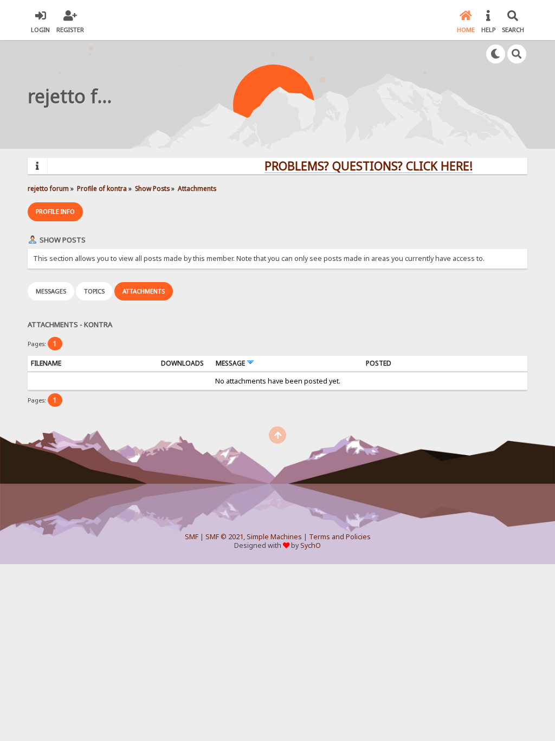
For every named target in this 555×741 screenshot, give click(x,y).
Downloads (182, 363)
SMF (191, 536)
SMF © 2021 (224, 536)
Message (231, 363)
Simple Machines (274, 536)
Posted (378, 363)
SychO (310, 545)
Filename (46, 363)
